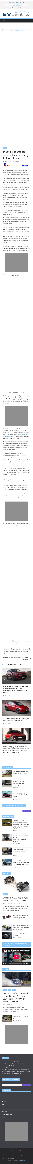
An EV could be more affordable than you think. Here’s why (20, 783)
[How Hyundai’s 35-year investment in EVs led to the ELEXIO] (7, 796)
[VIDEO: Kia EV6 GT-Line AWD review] (7, 1018)
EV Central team (16, 161)
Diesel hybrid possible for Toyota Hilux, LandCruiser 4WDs (15, 658)
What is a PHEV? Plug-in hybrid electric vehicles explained (16, 899)
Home (3, 1095)
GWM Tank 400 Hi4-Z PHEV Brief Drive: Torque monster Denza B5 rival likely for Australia (20, 838)
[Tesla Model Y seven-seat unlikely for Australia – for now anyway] (16, 701)
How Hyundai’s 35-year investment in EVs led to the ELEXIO (20, 794)
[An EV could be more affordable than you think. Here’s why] (7, 785)
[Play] (3, 963)
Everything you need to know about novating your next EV (21, 772)
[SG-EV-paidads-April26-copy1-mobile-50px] (16, 165)
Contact (4, 1108)
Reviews (4, 1101)
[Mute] (27, 963)
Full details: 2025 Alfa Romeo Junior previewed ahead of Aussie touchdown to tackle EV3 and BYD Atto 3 (15, 689)
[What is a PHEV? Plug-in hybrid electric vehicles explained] (16, 884)
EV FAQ (3, 1104)
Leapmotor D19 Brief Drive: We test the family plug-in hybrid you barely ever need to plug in (21, 862)
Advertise (4, 1111)
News (5, 148)
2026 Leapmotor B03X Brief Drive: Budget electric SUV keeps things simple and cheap (21, 851)
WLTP (8, 430)
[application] (16, 956)
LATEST (5, 989)
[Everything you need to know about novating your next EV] (7, 774)
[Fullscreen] (29, 963)
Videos (13, 989)
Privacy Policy (5, 1117)
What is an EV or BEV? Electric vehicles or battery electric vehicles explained (20, 917)
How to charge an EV (7, 1114)
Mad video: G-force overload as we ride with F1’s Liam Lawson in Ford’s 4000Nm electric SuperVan (15, 997)
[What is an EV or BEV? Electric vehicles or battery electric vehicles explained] (7, 918)
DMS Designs (22, 1160)
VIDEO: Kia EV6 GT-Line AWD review (20, 1017)
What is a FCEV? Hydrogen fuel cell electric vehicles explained (21, 926)
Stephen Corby (17, 903)
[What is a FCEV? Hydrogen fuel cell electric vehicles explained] (7, 927)
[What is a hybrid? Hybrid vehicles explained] (7, 936)
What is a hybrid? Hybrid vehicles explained (21, 934)
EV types (5, 894)
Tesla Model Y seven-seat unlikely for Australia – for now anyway (16, 720)
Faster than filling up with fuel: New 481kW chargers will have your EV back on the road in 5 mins (17, 651)
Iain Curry (14, 1004)
